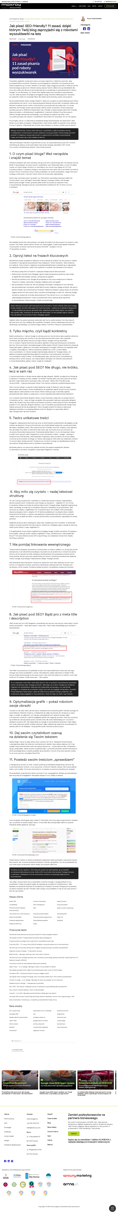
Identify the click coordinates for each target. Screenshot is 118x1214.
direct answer (13, 1024)
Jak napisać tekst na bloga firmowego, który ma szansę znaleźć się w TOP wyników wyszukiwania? (40, 976)
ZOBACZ (25, 1)
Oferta (73, 6)
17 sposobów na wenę (17, 249)
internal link (13, 1030)
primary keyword (38, 1024)
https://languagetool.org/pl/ (26, 815)
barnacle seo (61, 1024)
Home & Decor (52, 1131)
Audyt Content (62, 901)
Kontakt (100, 6)
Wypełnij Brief (110, 6)
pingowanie (60, 1014)
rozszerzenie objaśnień (40, 1027)
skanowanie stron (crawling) (42, 1010)
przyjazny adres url (39, 1017)
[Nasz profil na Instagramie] (12, 1161)
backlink (11, 1027)
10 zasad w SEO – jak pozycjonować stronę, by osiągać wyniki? (29, 973)
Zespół (94, 6)
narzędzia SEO (13, 1014)
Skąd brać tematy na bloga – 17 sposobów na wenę (25, 951)
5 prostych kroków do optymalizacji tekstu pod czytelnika (27, 963)
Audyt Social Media (15, 917)
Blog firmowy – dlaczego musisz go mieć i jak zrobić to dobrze (29, 954)
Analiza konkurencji (15, 923)
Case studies (82, 6)
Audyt (35, 923)
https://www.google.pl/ (23, 237)
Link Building (13, 904)
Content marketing (39, 901)
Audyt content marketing (65, 908)
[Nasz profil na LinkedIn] (9, 1161)
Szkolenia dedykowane (16, 920)
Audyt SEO (12, 901)
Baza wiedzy (51, 1127)
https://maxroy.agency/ (25, 606)
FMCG (49, 1140)
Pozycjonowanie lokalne (40, 914)
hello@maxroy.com (111, 1)
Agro (49, 1136)
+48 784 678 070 (33, 1123)
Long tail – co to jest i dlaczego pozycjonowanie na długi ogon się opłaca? (32, 993)
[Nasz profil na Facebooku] (5, 1161)
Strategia (7, 1127)
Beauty (50, 1144)
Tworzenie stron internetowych (19, 914)
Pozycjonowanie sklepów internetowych (17, 909)
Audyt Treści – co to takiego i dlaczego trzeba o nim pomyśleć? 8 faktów (32, 966)
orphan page (61, 1020)
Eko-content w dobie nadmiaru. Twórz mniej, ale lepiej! (26, 990)
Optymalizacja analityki (40, 920)
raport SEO (13, 1020)
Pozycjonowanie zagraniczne (42, 917)
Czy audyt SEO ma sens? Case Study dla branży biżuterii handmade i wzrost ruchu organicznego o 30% (41, 996)
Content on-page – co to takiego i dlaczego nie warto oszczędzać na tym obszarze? (36, 980)
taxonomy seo (61, 1017)
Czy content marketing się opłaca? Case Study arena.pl (30, 147)
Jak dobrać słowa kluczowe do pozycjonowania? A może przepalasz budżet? (33, 934)
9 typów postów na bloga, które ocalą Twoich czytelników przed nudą (31, 941)
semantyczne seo (62, 1010)
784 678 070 (98, 1)
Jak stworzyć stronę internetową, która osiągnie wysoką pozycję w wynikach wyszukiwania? (38, 947)
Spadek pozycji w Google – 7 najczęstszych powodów (26, 983)
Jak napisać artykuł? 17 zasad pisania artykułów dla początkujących (30, 938)
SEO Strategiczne (39, 904)
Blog (89, 6)
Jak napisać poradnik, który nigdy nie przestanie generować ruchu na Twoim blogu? (35, 970)
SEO (34, 908)
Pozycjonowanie (62, 904)
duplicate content (39, 1030)
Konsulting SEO (62, 914)
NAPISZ (73, 1133)
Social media (9, 1136)
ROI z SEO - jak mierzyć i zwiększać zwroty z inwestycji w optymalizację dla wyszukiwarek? (38, 986)
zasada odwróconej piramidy (18, 1017)
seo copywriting (14, 1010)
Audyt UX (60, 917)
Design (6, 1140)
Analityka (60, 920)
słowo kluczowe (62, 1027)
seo (34, 1014)
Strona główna (14, 19)
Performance (9, 1119)
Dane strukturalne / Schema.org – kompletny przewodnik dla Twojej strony (33, 1000)
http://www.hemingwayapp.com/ (28, 855)
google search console (40, 1020)
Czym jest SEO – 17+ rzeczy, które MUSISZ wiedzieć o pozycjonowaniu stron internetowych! (39, 944)
